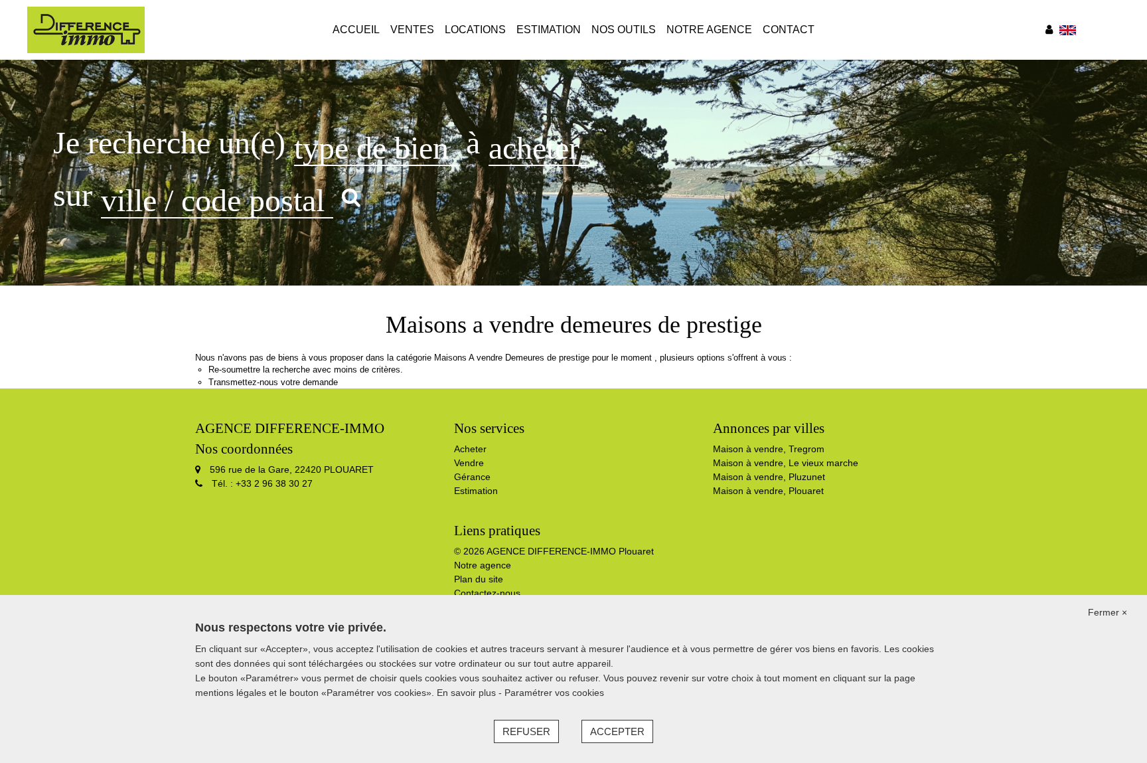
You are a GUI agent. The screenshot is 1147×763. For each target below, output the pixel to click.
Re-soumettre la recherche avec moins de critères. (305, 370)
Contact (788, 29)
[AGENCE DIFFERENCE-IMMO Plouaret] (86, 29)
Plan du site (478, 579)
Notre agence (709, 29)
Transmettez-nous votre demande (273, 382)
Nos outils (623, 29)
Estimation (548, 29)
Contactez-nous (487, 593)
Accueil (356, 29)
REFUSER (526, 731)
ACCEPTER (617, 731)
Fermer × (1107, 612)
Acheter (470, 449)
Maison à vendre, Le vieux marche (785, 463)
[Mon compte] (1049, 29)
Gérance (472, 476)
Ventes (412, 29)
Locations (475, 29)
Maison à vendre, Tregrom (768, 449)
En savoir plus (467, 692)
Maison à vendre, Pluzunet (769, 476)
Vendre (469, 463)
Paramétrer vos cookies (554, 692)
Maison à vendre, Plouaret (768, 490)
